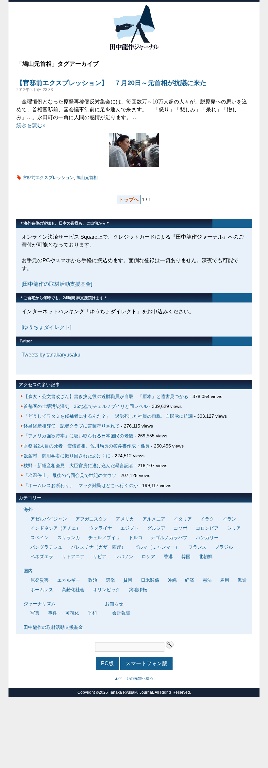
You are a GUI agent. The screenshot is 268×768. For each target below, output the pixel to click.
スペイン (39, 537)
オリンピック (106, 589)
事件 (52, 612)
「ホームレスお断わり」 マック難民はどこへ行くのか (81, 485)
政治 (92, 580)
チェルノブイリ (104, 537)
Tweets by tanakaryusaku (51, 354)
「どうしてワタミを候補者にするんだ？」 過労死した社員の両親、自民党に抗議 (108, 416)
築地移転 (138, 589)
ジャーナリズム (40, 603)
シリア (234, 528)
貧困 (127, 580)
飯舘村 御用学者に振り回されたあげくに (67, 455)
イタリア (183, 518)
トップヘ (129, 199)
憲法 (207, 580)
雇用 (224, 580)
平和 (92, 612)
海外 (28, 509)
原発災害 (39, 580)
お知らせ (114, 603)
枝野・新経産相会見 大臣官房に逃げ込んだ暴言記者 (78, 465)
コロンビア (207, 528)
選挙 (110, 580)
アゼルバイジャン (48, 518)
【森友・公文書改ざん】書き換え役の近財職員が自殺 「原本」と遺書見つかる (106, 396)
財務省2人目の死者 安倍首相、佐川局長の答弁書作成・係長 (87, 445)
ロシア (148, 556)
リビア (100, 556)
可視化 (72, 612)
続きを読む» (30, 125)
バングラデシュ (46, 547)
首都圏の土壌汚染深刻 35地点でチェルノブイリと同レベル (86, 406)
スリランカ (68, 537)
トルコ (135, 537)
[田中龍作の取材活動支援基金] (57, 284)
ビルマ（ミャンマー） (157, 547)
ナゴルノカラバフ (169, 537)
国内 (28, 570)
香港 (168, 556)
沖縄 (172, 580)
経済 (189, 580)
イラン (229, 518)
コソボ (180, 528)
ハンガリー (207, 537)
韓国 (186, 556)
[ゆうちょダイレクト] (46, 327)
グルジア (156, 528)
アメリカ (125, 518)
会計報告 (121, 612)
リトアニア (73, 556)
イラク (207, 518)
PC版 (107, 663)
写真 (35, 612)
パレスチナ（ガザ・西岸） (98, 547)
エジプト (129, 528)
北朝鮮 (205, 556)
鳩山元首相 (87, 177)
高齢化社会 (73, 589)
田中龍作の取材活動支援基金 (53, 627)
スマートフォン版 (146, 663)
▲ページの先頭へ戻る (134, 678)
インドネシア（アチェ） (55, 528)
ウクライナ (100, 528)
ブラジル (224, 547)
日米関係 (150, 580)
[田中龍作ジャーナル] (134, 49)
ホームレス (41, 589)
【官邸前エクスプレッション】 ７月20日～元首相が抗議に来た (111, 82)
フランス (197, 547)
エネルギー (68, 580)
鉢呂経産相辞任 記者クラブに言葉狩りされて (72, 426)
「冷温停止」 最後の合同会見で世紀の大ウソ (70, 475)
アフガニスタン (91, 518)
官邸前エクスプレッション (48, 177)
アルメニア (153, 518)
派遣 (242, 580)
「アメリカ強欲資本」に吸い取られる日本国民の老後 (78, 435)
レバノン (124, 556)
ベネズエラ (41, 556)
